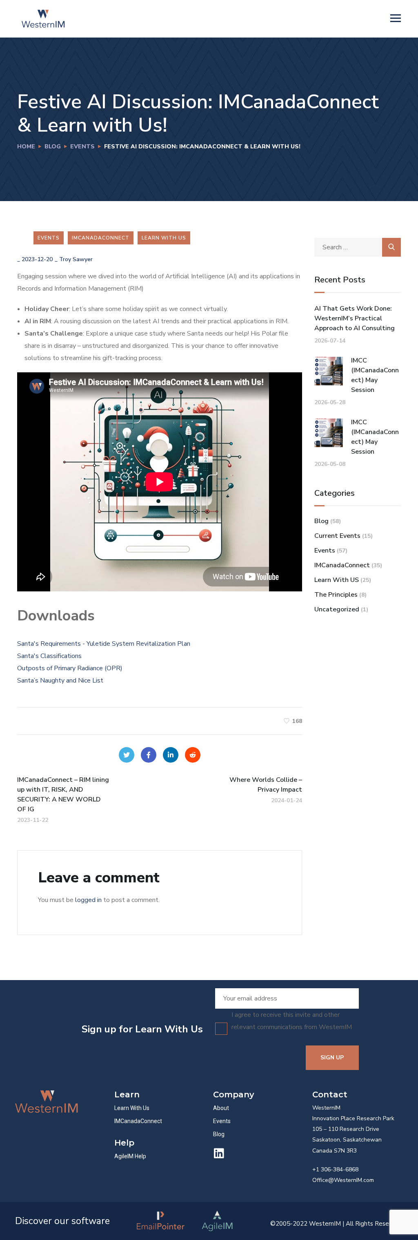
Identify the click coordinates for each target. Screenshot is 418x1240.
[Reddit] (192, 755)
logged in (88, 899)
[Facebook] (148, 755)
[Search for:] (357, 247)
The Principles (336, 594)
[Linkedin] (219, 1153)
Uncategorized (336, 609)
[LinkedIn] (170, 755)
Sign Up (332, 1057)
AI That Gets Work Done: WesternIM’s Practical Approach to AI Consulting (354, 318)
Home (26, 146)
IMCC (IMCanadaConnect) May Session (375, 375)
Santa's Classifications (49, 655)
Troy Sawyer (76, 259)
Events (82, 146)
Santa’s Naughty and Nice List (60, 680)
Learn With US (164, 238)
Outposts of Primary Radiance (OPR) (69, 668)
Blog (52, 146)
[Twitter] (126, 755)
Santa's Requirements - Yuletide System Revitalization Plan (103, 643)
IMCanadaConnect (100, 238)
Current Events (337, 535)
